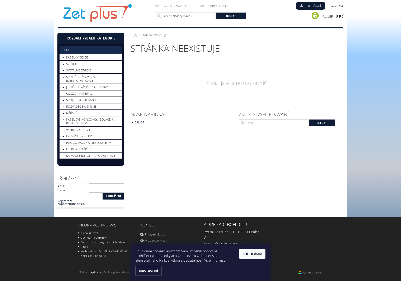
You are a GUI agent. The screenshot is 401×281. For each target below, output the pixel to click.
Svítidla (72, 64)
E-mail (61, 185)
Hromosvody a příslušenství (89, 143)
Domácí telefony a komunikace (90, 156)
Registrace (336, 6)
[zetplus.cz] (98, 14)
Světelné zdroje (78, 70)
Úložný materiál (79, 93)
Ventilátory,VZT (78, 130)
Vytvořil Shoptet (312, 272)
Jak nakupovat (89, 233)
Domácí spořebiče (80, 136)
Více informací (215, 260)
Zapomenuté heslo (71, 204)
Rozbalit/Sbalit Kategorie (91, 38)
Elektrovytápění (79, 149)
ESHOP (67, 50)
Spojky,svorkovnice (81, 100)
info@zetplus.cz (155, 234)
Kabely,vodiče (77, 57)
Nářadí (71, 113)
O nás (84, 247)
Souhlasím (252, 254)
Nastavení (148, 271)
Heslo (61, 190)
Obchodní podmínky (93, 237)
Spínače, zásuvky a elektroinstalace (80, 79)
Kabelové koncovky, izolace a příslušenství (89, 121)
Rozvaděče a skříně (81, 106)
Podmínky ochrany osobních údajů (102, 242)
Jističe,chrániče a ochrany (87, 87)
